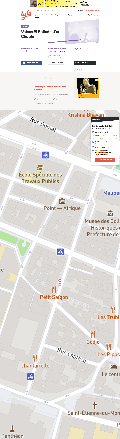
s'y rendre (56, 62)
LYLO (26, 15)
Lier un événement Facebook (63, 94)
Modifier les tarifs (81, 70)
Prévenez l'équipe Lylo (34, 70)
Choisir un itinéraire (105, 160)
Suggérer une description (43, 94)
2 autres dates (24, 54)
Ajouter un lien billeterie (62, 99)
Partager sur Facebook (33, 63)
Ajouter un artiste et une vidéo (45, 103)
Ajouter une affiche (90, 43)
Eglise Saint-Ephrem (57, 48)
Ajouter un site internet (43, 99)
